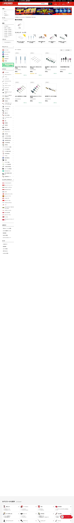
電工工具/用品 (7, 115)
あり (5, 11)
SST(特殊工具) (7, 98)
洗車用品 (6, 144)
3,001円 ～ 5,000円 (8, 33)
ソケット (6, 76)
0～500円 (6, 26)
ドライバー (6, 83)
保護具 (6, 160)
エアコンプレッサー (8, 106)
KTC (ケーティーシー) (8, 185)
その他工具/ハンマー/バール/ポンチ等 (8, 104)
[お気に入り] (64, 3)
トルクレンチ (7, 87)
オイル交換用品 (7, 149)
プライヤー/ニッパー (8, 85)
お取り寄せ (6, 15)
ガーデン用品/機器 (8, 164)
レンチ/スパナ (7, 78)
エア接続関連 (7, 108)
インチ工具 (6, 89)
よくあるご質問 (69, 0)
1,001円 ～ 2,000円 (8, 29)
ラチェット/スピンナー (8, 74)
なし (5, 13)
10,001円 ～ (7, 36)
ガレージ (6, 127)
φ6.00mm (32, 82)
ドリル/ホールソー (7, 131)
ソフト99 (6, 216)
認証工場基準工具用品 (8, 174)
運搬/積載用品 (7, 157)
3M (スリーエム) (7, 200)
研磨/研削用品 (7, 129)
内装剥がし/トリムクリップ (8, 93)
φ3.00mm (17, 82)
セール (6, 20)
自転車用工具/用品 (8, 138)
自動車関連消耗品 (8, 140)
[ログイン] (60, 3)
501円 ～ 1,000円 (7, 27)
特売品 (6, 60)
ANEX (6, 191)
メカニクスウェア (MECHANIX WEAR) (9, 208)
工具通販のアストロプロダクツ (20, 17)
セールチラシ (7, 56)
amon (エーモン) (8, 214)
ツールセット (7, 72)
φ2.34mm (47, 82)
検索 (50, 3)
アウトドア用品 (7, 162)
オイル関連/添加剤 (8, 151)
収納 (5, 120)
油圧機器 (6, 125)
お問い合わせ (64, 0)
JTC (5, 204)
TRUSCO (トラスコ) (8, 202)
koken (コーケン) (8, 196)
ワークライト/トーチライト (8, 118)
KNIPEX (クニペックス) (8, 193)
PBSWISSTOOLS (8, 189)
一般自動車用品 (7, 142)
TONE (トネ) (7, 198)
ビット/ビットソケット (8, 81)
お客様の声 (6, 58)
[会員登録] (55, 3)
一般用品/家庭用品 (8, 166)
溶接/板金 (6, 133)
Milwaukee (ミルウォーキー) (9, 220)
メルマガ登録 (59, 0)
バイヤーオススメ (7, 52)
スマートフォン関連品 (8, 168)
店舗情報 (54, 0)
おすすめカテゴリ (7, 170)
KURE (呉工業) (7, 212)
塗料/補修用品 (7, 153)
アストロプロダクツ (7, 42)
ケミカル (6, 155)
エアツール (6, 110)
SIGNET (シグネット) (8, 187)
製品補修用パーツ (8, 176)
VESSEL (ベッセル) (8, 210)
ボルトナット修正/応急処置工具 (8, 96)
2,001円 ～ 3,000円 (8, 31)
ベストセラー (7, 54)
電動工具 (6, 113)
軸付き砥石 (34, 17)
